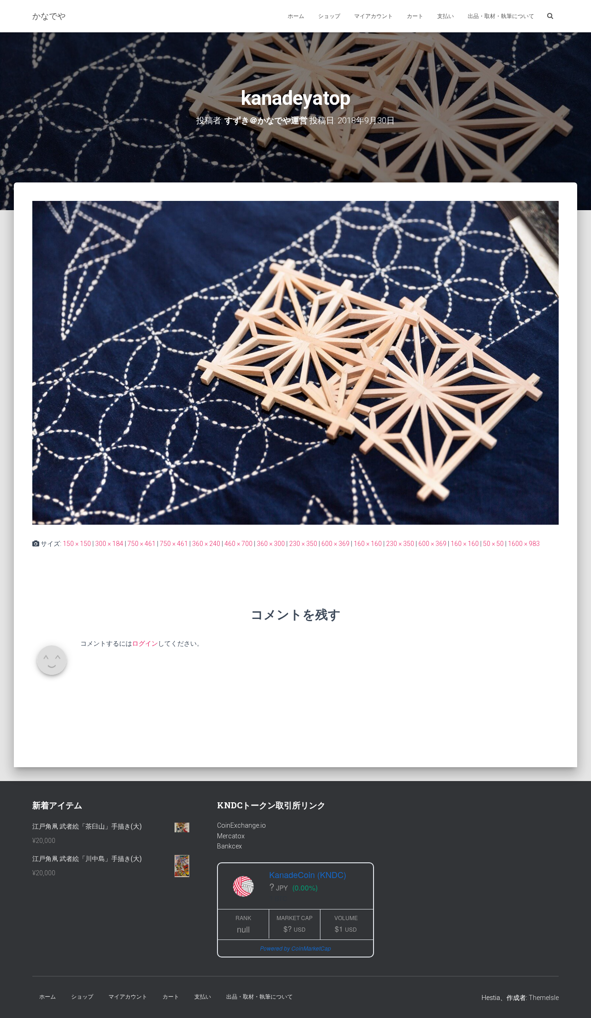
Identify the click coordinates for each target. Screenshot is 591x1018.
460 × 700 (238, 543)
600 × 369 (335, 543)
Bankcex (229, 846)
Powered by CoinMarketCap (295, 948)
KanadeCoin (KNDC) (307, 874)
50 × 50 (493, 543)
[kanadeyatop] (295, 362)
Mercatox (231, 836)
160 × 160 (368, 543)
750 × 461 (141, 543)
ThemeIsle (544, 997)
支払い (445, 16)
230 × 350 (303, 543)
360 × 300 (271, 543)
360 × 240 (206, 543)
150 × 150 (77, 543)
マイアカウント (373, 16)
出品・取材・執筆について (501, 16)
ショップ (329, 16)
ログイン (145, 643)
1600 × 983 (524, 543)
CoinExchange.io (241, 825)
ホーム (296, 16)
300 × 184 (109, 543)
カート (415, 16)
